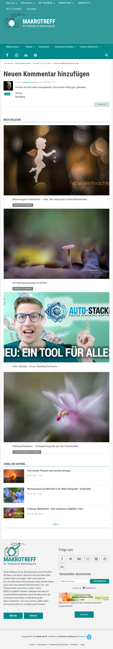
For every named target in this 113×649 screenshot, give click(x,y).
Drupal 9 (83, 636)
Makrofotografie (23, 205)
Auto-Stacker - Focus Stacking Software (35, 366)
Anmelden (31, 9)
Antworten (102, 104)
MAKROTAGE (63, 4)
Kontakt (33, 616)
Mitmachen (25, 4)
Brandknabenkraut (23, 63)
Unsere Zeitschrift (89, 46)
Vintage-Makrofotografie (27, 452)
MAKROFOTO (84, 3)
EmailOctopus (90, 588)
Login (82, 644)
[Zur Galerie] (15, 20)
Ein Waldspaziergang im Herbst (30, 282)
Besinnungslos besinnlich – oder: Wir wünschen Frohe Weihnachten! (50, 199)
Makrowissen (12, 46)
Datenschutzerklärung (58, 644)
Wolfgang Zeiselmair (30, 82)
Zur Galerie (8, 63)
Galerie (29, 46)
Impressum (42, 644)
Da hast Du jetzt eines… (42, 63)
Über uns (9, 4)
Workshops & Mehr (64, 46)
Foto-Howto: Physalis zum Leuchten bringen (48, 471)
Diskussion (44, 46)
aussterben (22, 588)
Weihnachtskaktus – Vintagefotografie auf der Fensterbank (45, 446)
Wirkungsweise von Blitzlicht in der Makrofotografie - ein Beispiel (59, 489)
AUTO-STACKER (13, 9)
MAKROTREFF (39, 21)
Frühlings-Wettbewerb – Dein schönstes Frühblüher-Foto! (55, 509)
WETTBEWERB (44, 4)
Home (32, 644)
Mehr (55, 524)
